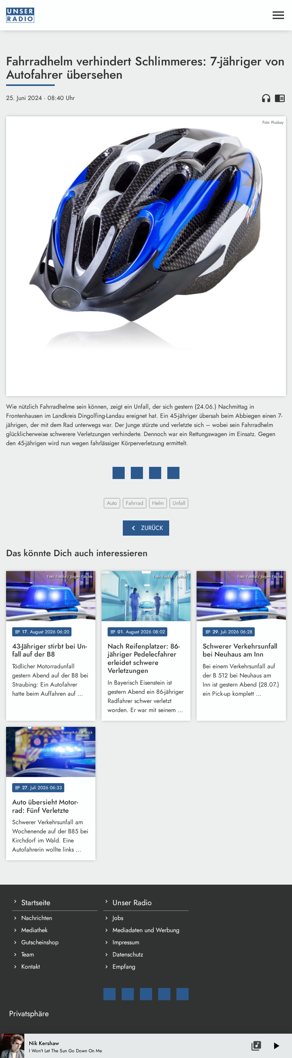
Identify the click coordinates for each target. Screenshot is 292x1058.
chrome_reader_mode (280, 98)
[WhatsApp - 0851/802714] (182, 994)
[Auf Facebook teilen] (119, 473)
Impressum (126, 942)
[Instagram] (146, 994)
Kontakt (30, 966)
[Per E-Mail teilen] (173, 473)
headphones (266, 98)
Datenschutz (128, 954)
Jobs (118, 918)
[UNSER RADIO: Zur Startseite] (137, 15)
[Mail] (109, 994)
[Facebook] (128, 994)
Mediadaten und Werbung (146, 930)
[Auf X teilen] (137, 473)
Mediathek (34, 930)
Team (27, 954)
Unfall (179, 503)
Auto (112, 503)
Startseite (35, 902)
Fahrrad (134, 503)
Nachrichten (36, 918)
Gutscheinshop (40, 942)
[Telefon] (164, 994)
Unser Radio (132, 902)
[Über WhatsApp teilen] (155, 473)
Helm (158, 503)
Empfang (124, 966)
